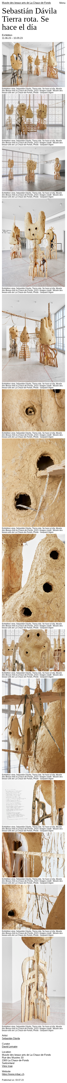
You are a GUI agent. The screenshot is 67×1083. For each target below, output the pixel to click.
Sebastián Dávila (11, 1038)
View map (7, 1066)
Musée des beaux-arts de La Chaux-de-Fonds (26, 2)
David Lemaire (9, 1046)
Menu (62, 2)
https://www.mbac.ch (13, 1074)
